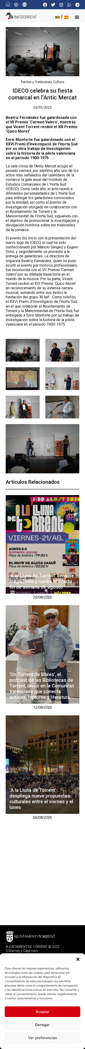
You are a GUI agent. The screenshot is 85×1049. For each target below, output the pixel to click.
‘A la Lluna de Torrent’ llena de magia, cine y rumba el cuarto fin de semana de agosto (41, 581)
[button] (78, 959)
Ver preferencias (42, 1038)
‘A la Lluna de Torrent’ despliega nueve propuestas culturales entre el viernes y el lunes (41, 798)
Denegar (42, 1024)
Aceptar (43, 1011)
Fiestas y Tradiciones (36, 82)
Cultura (58, 82)
